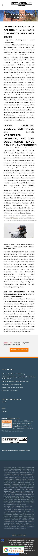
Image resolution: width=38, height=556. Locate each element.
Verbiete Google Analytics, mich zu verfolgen (16, 450)
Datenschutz (25, 553)
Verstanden (13, 553)
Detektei (4, 411)
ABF (11, 218)
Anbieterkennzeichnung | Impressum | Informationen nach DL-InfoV (18, 377)
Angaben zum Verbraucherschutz (12, 387)
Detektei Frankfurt (25, 208)
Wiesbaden (20, 65)
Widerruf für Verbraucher (9, 390)
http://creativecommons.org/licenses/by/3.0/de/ (22, 220)
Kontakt (4, 402)
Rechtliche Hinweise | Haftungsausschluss (15, 381)
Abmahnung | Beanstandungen (11, 384)
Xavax (15, 218)
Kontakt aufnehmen (19, 350)
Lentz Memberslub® (11, 316)
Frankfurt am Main (17, 80)
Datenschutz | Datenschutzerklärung (13, 373)
